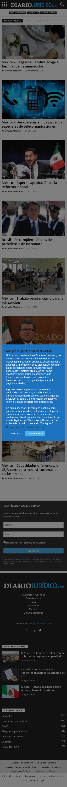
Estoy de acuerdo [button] (35, 433)
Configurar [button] (15, 433)
